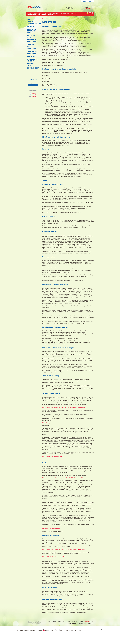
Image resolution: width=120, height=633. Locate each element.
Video (69, 621)
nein (31, 83)
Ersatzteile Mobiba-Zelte (32, 41)
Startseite (44, 18)
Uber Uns (54, 621)
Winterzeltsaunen (32, 24)
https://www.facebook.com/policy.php (52, 456)
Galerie (64, 621)
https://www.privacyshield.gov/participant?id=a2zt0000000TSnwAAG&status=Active (63, 549)
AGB (92, 621)
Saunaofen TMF (31, 45)
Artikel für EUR (89, 8)
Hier (44, 630)
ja (30, 81)
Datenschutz (87, 621)
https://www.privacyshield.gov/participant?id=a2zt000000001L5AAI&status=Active (63, 478)
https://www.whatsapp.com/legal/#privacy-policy (54, 556)
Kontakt (60, 621)
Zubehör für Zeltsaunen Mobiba (31, 31)
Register (90, 1)
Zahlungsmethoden (82, 623)
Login (84, 1)
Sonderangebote (32, 68)
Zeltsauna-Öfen (31, 36)
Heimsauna (31, 56)
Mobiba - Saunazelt (31, 20)
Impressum (81, 621)
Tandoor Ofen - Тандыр (32, 60)
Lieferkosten (90, 623)
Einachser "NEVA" (30, 64)
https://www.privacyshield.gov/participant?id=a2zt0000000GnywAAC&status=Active (63, 407)
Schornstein (31, 54)
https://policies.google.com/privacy (51, 528)
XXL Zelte (30, 26)
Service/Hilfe (74, 621)
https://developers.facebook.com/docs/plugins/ (54, 423)
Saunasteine (31, 49)
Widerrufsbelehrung (72, 623)
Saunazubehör (32, 51)
